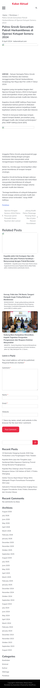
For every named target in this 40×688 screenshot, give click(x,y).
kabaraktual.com (20, 41)
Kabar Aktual (20, 3)
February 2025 (7, 581)
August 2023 (7, 650)
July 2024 (5, 608)
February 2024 (7, 627)
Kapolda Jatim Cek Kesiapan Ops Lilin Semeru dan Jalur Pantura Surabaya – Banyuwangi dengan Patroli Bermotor (19, 258)
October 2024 (7, 596)
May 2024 (6, 615)
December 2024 (8, 588)
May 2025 (6, 569)
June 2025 (6, 565)
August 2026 (7, 512)
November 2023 (8, 639)
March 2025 (6, 577)
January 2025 (7, 585)
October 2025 (7, 550)
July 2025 (5, 562)
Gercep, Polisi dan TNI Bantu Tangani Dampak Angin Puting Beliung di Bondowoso (19, 297)
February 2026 (7, 535)
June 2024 (6, 612)
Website (5, 412)
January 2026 (7, 539)
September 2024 (8, 600)
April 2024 (6, 619)
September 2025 (8, 554)
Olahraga (5, 672)
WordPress (32, 685)
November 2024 (8, 592)
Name (5, 395)
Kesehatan (6, 660)
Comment (6, 368)
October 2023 (7, 642)
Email (5, 403)
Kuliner (4, 668)
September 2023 (8, 646)
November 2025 (8, 546)
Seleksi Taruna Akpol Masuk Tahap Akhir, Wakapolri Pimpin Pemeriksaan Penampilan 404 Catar (18, 480)
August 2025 (7, 558)
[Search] (35, 442)
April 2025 (6, 573)
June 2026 (6, 519)
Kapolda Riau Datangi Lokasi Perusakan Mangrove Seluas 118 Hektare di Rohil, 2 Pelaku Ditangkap (20, 471)
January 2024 (7, 631)
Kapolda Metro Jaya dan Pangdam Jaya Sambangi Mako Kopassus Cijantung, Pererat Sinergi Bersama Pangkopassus (18, 462)
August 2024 (7, 604)
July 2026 (5, 515)
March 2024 (6, 623)
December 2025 (8, 542)
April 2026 (6, 527)
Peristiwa (5, 205)
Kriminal (5, 664)
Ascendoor (16, 685)
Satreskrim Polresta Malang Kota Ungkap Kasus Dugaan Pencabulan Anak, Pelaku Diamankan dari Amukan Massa (19, 489)
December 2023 (8, 635)
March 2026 (6, 531)
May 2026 (6, 523)
